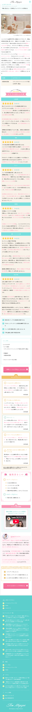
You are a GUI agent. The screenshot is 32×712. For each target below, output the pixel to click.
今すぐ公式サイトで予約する (16, 585)
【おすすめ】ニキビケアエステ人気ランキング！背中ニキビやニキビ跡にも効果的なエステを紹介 (17, 650)
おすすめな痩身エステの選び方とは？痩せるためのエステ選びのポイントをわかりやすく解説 (17, 686)
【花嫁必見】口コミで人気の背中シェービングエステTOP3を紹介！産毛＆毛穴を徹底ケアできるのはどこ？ (17, 655)
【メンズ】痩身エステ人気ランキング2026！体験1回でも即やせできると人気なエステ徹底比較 (17, 640)
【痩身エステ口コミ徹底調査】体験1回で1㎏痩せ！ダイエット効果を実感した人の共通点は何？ (17, 682)
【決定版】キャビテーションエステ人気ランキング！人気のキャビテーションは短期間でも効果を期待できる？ (17, 635)
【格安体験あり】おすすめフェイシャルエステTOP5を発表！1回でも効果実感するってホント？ (17, 625)
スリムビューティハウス (11, 603)
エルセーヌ (8, 608)
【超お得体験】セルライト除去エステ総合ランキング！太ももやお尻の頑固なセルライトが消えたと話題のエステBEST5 (17, 630)
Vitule (6, 605)
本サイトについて (9, 695)
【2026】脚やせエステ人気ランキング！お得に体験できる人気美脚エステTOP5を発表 (17, 620)
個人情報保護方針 (9, 698)
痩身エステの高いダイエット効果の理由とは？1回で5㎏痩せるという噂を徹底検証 (17, 678)
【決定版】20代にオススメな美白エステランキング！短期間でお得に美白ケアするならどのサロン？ (17, 645)
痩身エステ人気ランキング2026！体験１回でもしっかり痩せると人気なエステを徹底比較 (17, 616)
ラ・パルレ (8, 664)
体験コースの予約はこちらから (16, 369)
